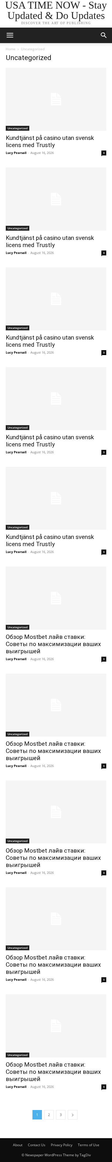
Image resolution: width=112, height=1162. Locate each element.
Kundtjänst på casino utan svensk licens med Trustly (50, 141)
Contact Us (36, 1144)
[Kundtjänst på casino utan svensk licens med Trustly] (56, 99)
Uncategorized (17, 128)
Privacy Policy (61, 1144)
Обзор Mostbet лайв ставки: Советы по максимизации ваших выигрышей (53, 644)
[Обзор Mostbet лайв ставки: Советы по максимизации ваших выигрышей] (56, 597)
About (17, 1144)
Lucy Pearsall (16, 153)
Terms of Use (88, 1144)
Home (11, 49)
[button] (10, 35)
